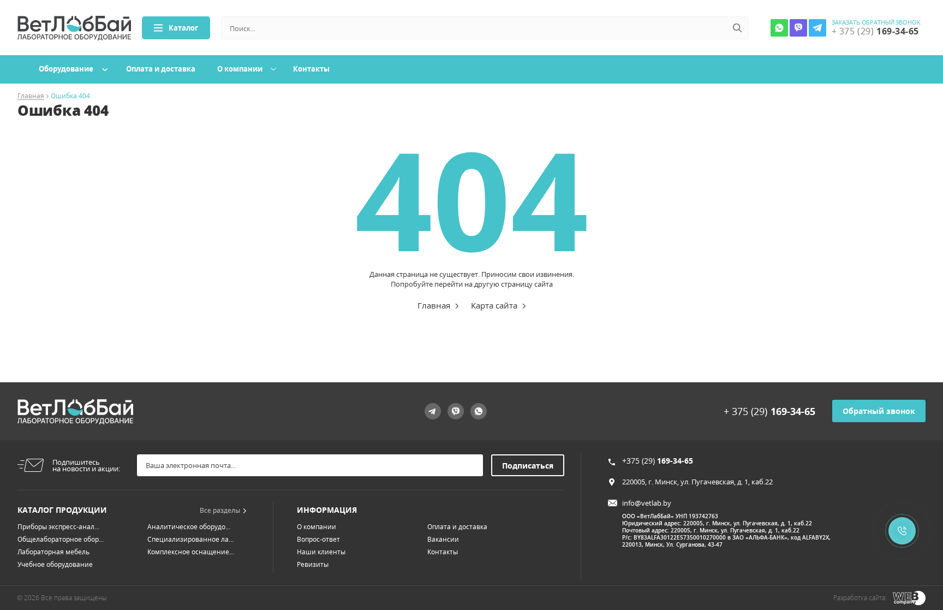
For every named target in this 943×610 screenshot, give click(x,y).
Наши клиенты (321, 551)
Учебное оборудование (55, 564)
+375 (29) (657, 460)
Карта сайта (494, 305)
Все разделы (220, 510)
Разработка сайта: (860, 597)
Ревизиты (313, 564)
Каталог (183, 28)
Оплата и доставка (160, 69)
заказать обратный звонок (876, 22)
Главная (30, 96)
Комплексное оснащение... (190, 551)
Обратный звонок (879, 411)
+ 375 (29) (769, 411)
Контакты (311, 69)
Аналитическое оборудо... (188, 526)
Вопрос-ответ (318, 539)
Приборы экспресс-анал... (58, 526)
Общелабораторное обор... (60, 539)
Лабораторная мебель (53, 551)
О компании (239, 69)
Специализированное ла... (190, 539)
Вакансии (443, 539)
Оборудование (66, 69)
